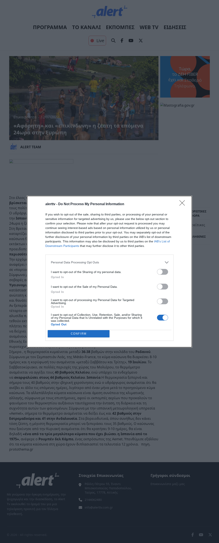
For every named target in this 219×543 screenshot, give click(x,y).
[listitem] (109, 262)
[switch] (162, 272)
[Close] (183, 204)
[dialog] (109, 271)
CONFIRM (79, 333)
